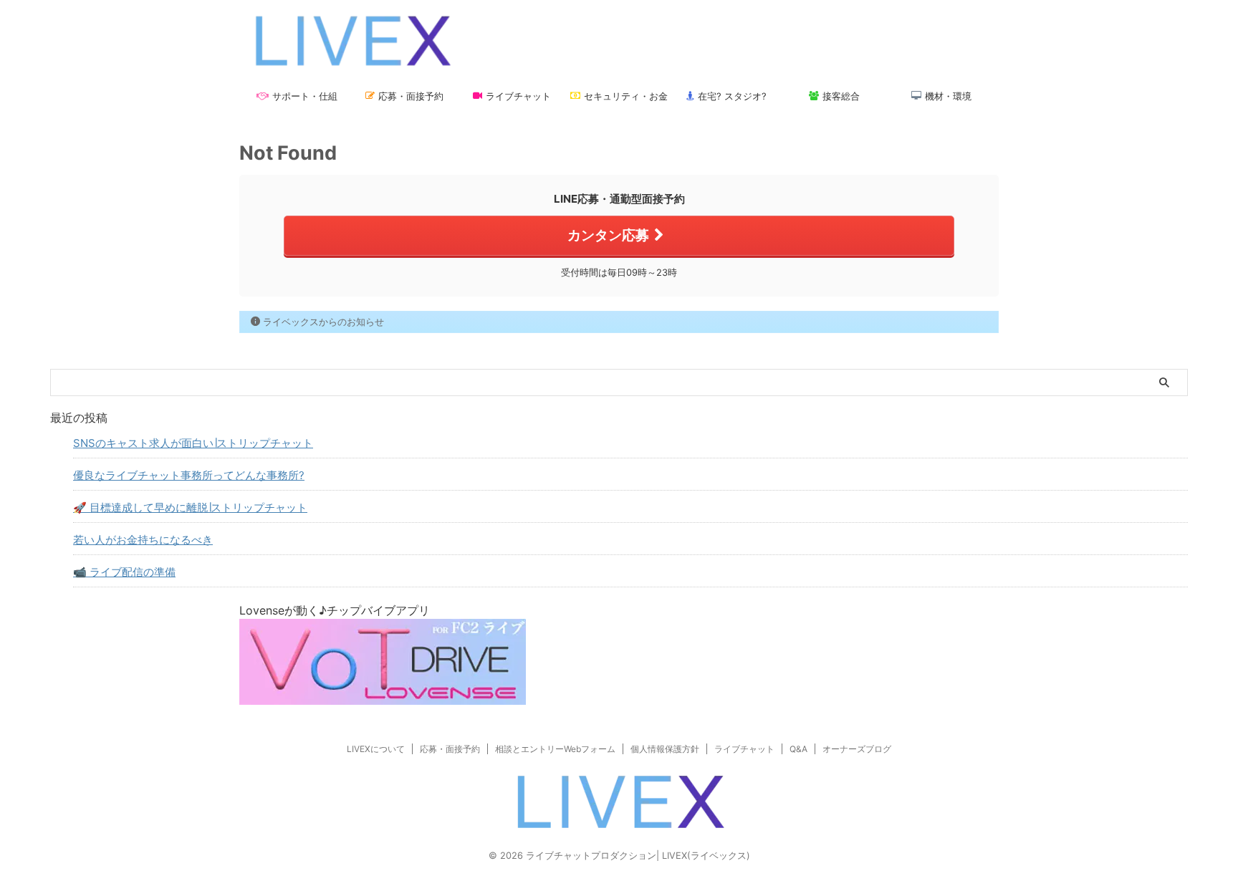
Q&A (798, 748)
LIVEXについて (376, 748)
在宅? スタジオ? (732, 96)
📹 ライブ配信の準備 (124, 572)
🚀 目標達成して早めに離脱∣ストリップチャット (190, 507)
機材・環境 (948, 96)
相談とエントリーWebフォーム (555, 748)
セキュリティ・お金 (626, 96)
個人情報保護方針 (664, 748)
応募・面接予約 (410, 96)
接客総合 (841, 96)
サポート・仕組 (304, 96)
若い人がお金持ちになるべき (143, 540)
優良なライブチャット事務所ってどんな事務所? (188, 475)
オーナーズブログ (856, 748)
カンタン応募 (608, 235)
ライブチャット (518, 96)
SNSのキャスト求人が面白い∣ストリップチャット (193, 443)
